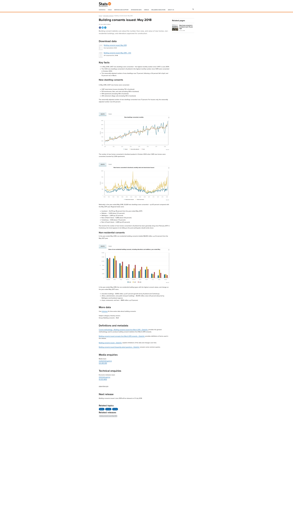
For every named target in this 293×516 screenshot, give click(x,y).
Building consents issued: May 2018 (115, 45)
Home (100, 15)
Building (102, 409)
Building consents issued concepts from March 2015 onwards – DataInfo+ (122, 336)
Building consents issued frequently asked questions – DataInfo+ (119, 347)
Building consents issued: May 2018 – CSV (117, 53)
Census (146, 10)
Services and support (121, 10)
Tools (110, 10)
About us (171, 10)
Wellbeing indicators (158, 10)
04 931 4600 (103, 379)
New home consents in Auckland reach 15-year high (186, 27)
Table (110, 114)
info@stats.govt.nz (104, 377)
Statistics (102, 10)
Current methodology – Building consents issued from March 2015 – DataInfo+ (123, 329)
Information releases (108, 15)
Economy (108, 409)
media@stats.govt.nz (105, 361)
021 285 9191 (103, 363)
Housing (115, 409)
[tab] (102, 114)
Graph (103, 114)
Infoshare (105, 311)
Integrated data (136, 10)
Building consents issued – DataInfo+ (110, 343)
